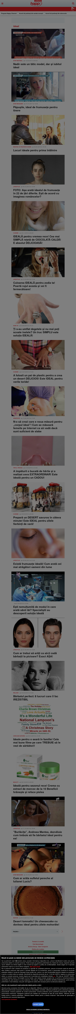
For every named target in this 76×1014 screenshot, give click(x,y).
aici (54, 976)
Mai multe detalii (35, 966)
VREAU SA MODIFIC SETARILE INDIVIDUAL (38, 1009)
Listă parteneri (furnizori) (9, 999)
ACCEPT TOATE (38, 1004)
